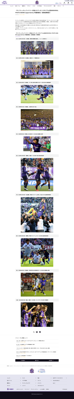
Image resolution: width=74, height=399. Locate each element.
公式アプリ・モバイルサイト (58, 378)
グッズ (23, 378)
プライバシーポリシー (34, 389)
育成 (38, 378)
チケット (8, 385)
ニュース (11, 365)
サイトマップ (27, 389)
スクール (39, 380)
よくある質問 (67, 0)
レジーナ (23, 385)
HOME (8, 365)
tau (53, 383)
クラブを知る (24, 380)
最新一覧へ (37, 360)
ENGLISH (71, 0)
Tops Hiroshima (56, 380)
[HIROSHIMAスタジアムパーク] (58, 3)
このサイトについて (19, 389)
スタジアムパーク (41, 385)
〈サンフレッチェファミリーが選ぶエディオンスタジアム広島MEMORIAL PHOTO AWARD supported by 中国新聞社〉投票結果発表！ (33, 365)
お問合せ (47, 389)
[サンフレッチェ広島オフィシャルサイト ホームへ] (10, 389)
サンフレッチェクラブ (26, 383)
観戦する (8, 383)
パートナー (39, 383)
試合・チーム (9, 380)
